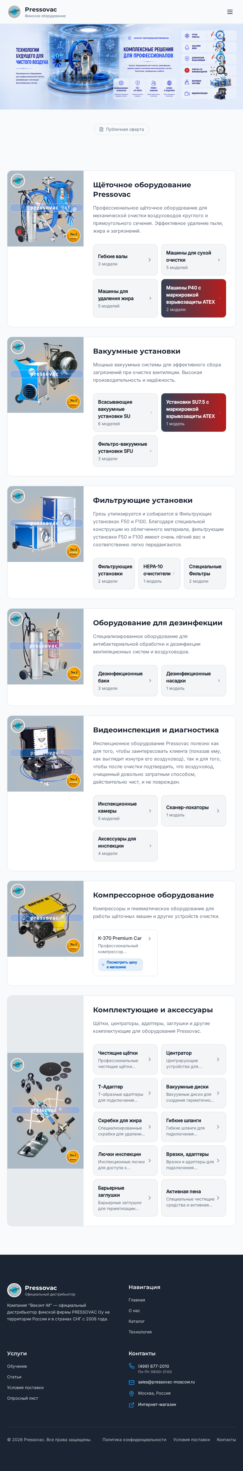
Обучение (17, 1366)
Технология (140, 1331)
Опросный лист (22, 1398)
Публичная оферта (125, 129)
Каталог (137, 1321)
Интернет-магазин (157, 1404)
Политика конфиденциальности (134, 1439)
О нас (134, 1310)
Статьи (14, 1376)
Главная (137, 1299)
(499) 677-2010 (153, 1366)
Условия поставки (25, 1387)
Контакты (226, 1439)
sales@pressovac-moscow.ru (166, 1381)
